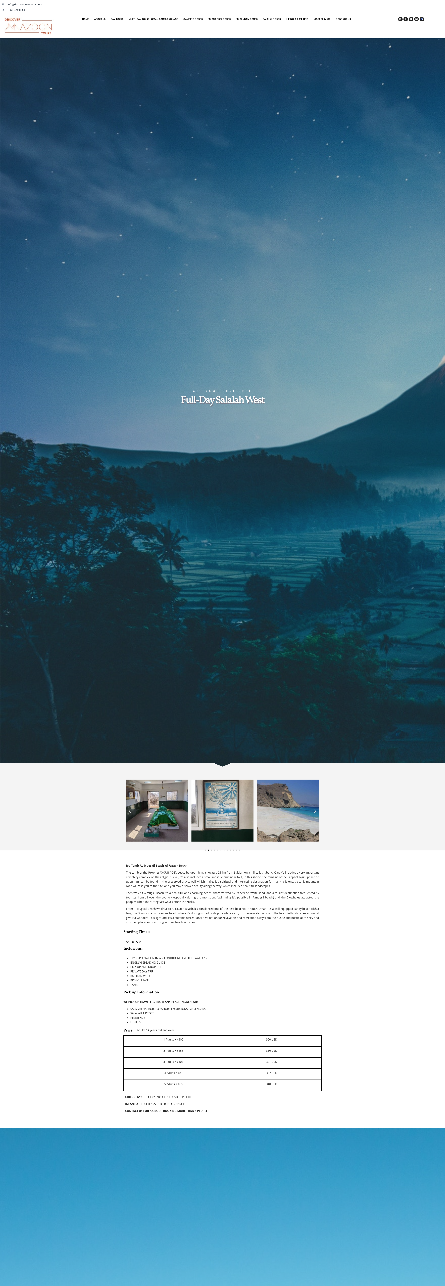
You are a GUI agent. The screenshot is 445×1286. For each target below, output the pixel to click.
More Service (322, 19)
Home (85, 19)
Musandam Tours (247, 19)
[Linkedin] (411, 19)
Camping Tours (193, 19)
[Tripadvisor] (416, 19)
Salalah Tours (272, 19)
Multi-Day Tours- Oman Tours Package (153, 19)
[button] (130, 811)
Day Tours (117, 19)
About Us (100, 19)
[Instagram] (400, 19)
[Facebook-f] (405, 19)
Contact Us (343, 19)
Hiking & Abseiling (297, 19)
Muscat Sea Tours (219, 19)
